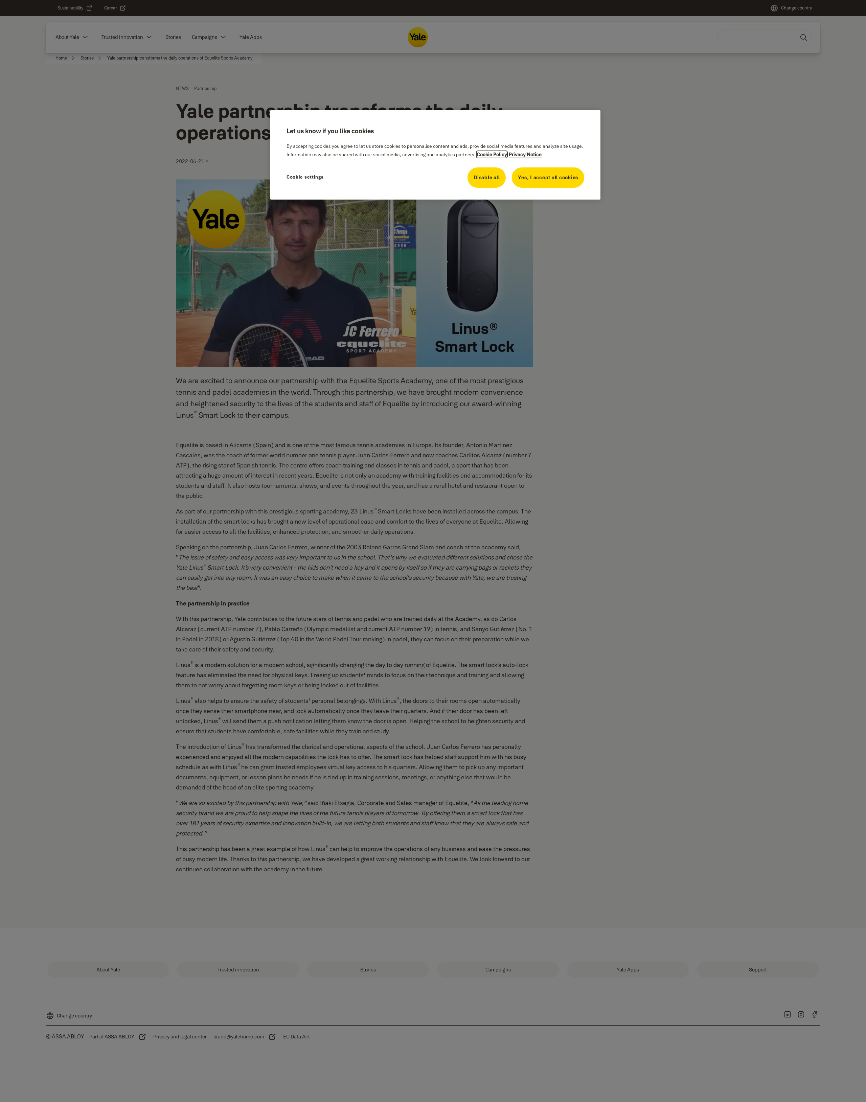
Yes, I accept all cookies (548, 177)
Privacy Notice (525, 154)
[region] (435, 155)
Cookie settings (305, 177)
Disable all (487, 177)
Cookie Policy (492, 154)
